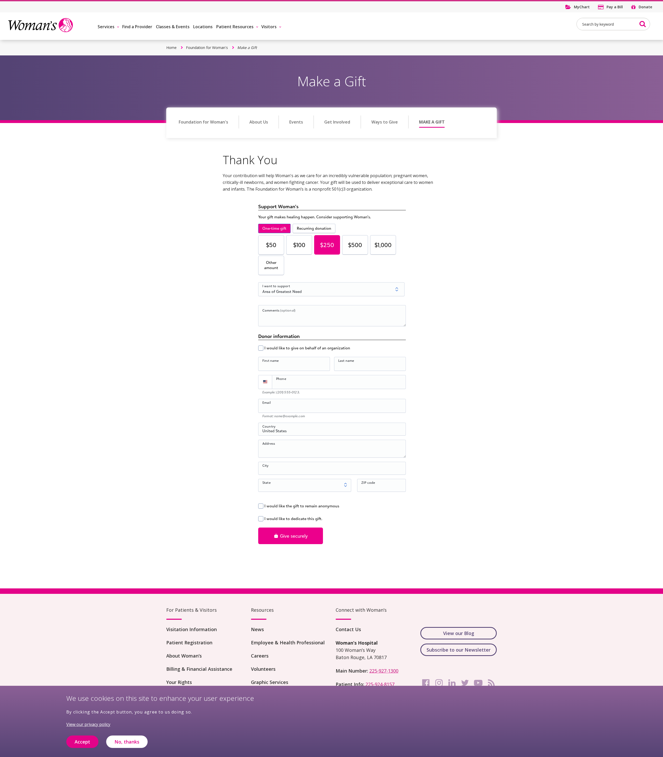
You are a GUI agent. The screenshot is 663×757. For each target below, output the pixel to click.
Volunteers (263, 669)
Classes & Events (173, 27)
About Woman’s (184, 656)
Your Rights (179, 682)
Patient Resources (235, 27)
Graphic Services (269, 682)
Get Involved (337, 122)
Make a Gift (432, 122)
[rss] (491, 683)
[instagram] (439, 683)
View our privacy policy (88, 724)
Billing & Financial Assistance (199, 669)
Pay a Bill (615, 6)
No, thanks (126, 742)
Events (296, 122)
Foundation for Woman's (207, 47)
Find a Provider (137, 27)
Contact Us (348, 629)
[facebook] (426, 683)
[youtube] (478, 683)
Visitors (269, 27)
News (257, 629)
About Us (258, 122)
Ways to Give (384, 122)
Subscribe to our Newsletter (459, 650)
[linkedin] (452, 683)
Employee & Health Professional (288, 642)
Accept (82, 742)
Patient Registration (189, 642)
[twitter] (465, 683)
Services (106, 27)
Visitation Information (191, 629)
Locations (203, 27)
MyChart (582, 6)
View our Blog (458, 633)
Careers (260, 656)
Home (171, 47)
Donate (645, 6)
